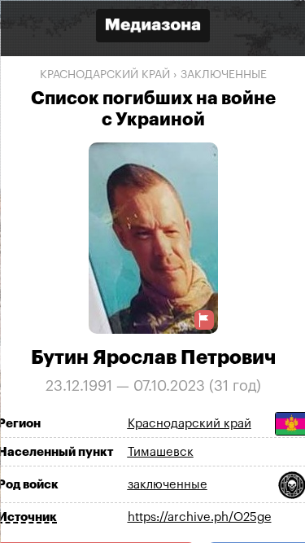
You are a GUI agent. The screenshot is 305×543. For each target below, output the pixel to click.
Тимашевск (160, 452)
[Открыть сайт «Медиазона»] (153, 27)
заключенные (223, 75)
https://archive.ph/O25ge (199, 517)
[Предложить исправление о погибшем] (203, 319)
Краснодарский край (104, 75)
